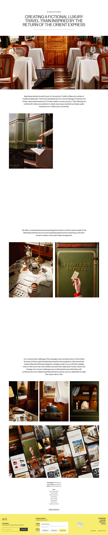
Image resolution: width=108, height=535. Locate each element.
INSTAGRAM (102, 518)
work (4, 3)
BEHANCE (102, 522)
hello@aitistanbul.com (42, 520)
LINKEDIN (103, 520)
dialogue (103, 3)
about (96, 3)
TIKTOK (103, 524)
